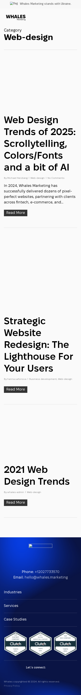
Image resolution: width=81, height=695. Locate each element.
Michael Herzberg (17, 178)
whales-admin (15, 492)
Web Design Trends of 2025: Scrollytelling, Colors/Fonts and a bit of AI (40, 144)
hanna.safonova (16, 379)
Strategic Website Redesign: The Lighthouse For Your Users (38, 345)
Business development (43, 379)
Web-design (37, 178)
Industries (13, 592)
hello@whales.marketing (46, 577)
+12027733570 (47, 572)
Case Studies (15, 619)
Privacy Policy (12, 686)
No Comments (56, 178)
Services (11, 606)
